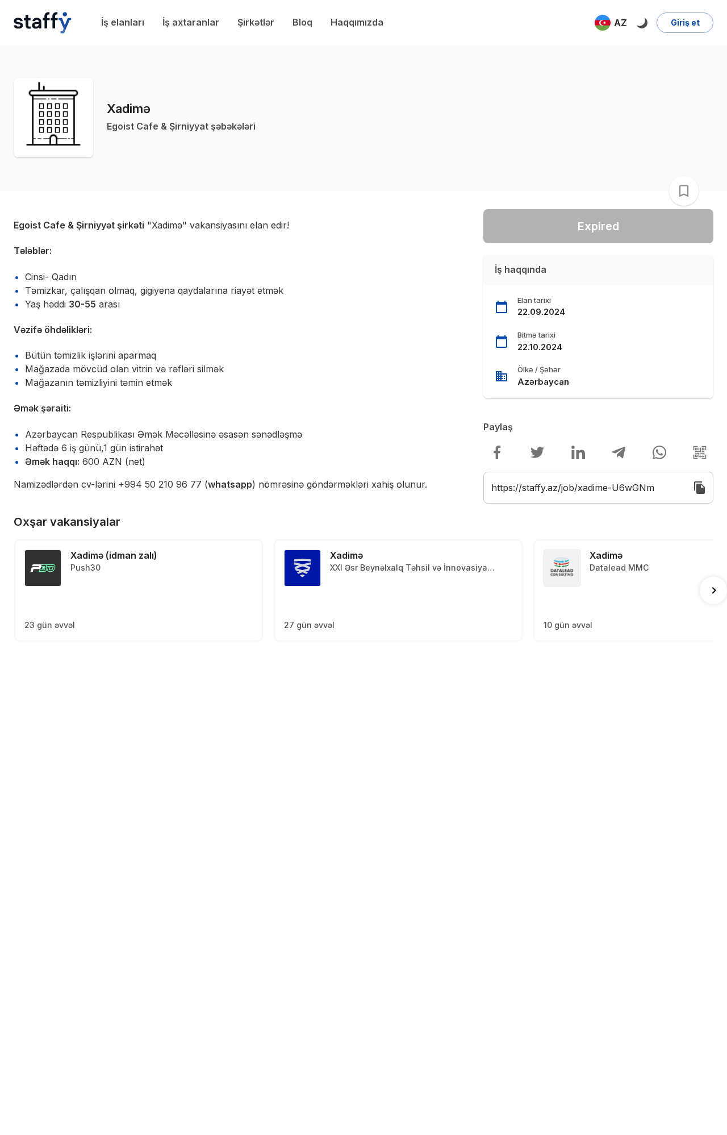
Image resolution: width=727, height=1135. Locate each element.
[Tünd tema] (642, 23)
